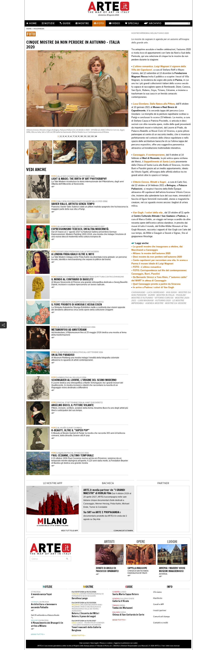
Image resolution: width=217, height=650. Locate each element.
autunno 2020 (163, 300)
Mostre (83, 23)
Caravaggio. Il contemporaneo (149, 154)
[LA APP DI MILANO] (52, 531)
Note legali (94, 643)
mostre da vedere (175, 303)
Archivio (155, 23)
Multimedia (39, 29)
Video (116, 23)
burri (151, 295)
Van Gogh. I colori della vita (147, 212)
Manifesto (157, 598)
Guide (67, 23)
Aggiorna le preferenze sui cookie (125, 643)
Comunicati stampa (161, 616)
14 (96, 136)
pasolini (180, 295)
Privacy (102, 643)
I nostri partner (159, 610)
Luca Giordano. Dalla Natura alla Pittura (154, 103)
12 (89, 136)
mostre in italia (165, 295)
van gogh (171, 292)
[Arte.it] (108, 7)
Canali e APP (158, 604)
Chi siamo (157, 592)
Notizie (49, 23)
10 (82, 136)
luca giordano (155, 292)
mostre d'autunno (142, 298)
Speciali (133, 23)
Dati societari (84, 643)
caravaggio (138, 292)
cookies (109, 643)
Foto (100, 23)
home (29, 29)
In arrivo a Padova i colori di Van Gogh (153, 287)
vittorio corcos (164, 298)
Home (33, 23)
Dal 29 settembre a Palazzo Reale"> (47, 620)
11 (85, 136)
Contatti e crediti (160, 622)
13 (92, 136)
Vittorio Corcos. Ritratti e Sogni (149, 182)
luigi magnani (145, 300)
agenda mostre (154, 303)
